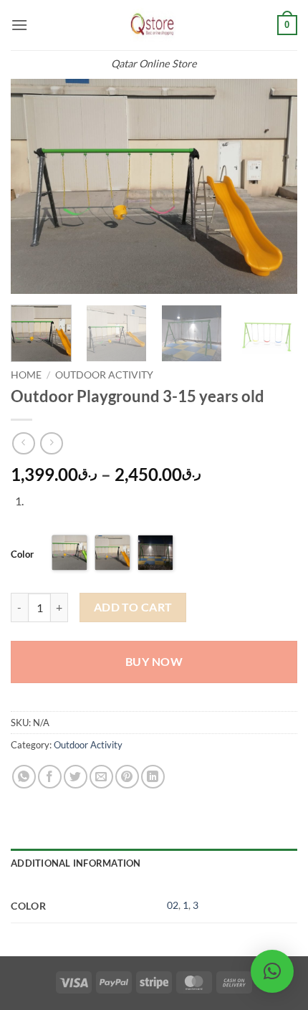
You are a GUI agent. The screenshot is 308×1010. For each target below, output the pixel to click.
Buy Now (154, 661)
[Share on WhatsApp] (24, 777)
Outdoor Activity (104, 375)
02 (172, 905)
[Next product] (23, 443)
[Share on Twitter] (75, 777)
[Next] (274, 186)
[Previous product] (51, 443)
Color (22, 554)
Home (26, 375)
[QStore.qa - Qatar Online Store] (154, 25)
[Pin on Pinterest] (127, 777)
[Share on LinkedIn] (153, 777)
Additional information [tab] (76, 863)
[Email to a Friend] (101, 777)
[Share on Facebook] (50, 777)
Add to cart (133, 607)
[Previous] (34, 186)
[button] (19, 24)
